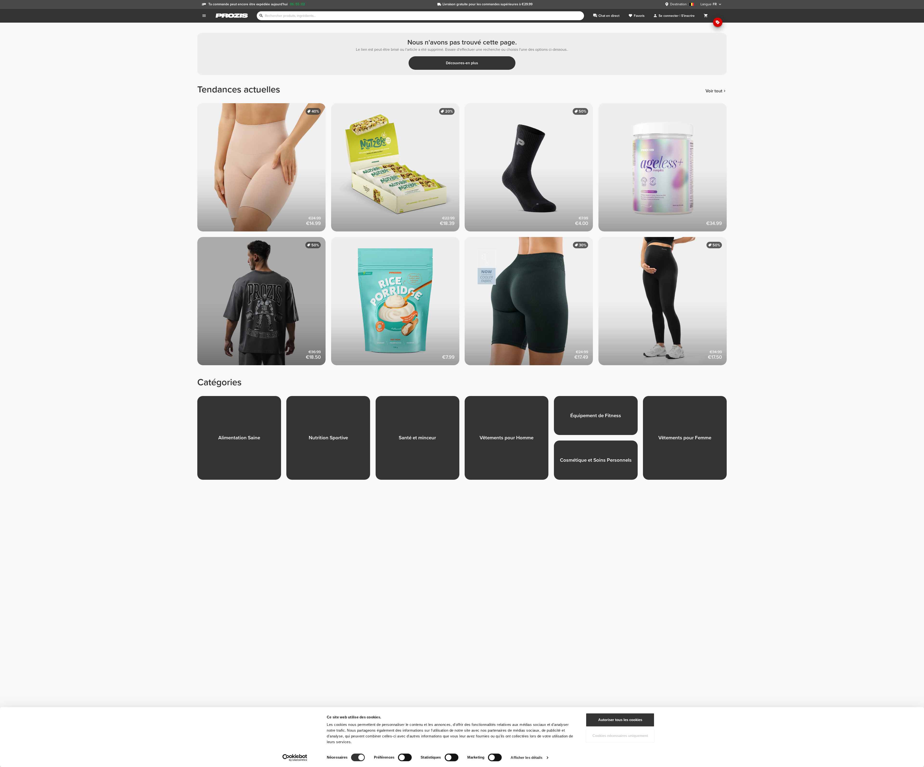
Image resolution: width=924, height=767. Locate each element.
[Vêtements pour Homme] (509, 440)
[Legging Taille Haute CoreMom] (665, 304)
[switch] (405, 757)
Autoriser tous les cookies (620, 720)
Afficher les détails (526, 757)
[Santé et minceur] (420, 440)
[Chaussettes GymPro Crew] (531, 170)
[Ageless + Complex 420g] (665, 170)
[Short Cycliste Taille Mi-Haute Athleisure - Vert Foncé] (531, 304)
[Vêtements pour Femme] (687, 440)
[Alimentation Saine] (241, 440)
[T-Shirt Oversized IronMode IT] (264, 304)
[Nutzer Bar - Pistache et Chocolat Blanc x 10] (398, 170)
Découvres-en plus (462, 63)
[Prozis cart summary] (706, 16)
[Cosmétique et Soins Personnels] (598, 463)
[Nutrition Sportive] (330, 440)
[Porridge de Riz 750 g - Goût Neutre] (398, 304)
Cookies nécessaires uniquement (620, 736)
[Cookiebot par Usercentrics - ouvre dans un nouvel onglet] (295, 757)
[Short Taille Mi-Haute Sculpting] (264, 170)
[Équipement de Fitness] (598, 418)
